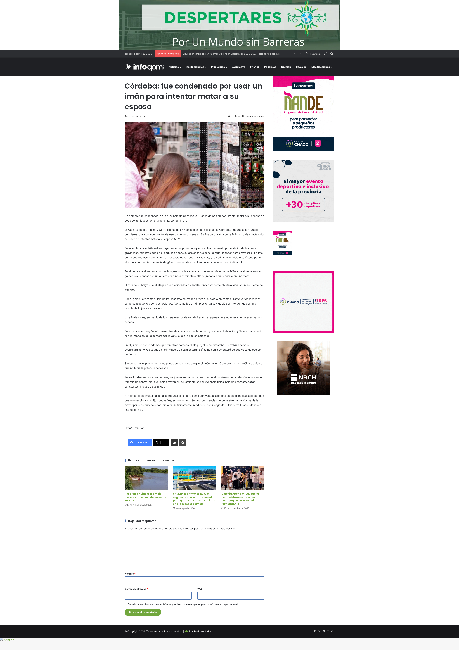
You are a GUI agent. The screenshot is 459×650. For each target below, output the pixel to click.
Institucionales (195, 66)
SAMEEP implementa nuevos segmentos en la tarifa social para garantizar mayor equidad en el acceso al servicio (194, 499)
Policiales (270, 66)
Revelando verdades (200, 631)
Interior (254, 66)
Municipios (218, 66)
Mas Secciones (320, 66)
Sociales (301, 66)
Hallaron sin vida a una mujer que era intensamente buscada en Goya (145, 497)
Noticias (174, 66)
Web (199, 588)
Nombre (130, 573)
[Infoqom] (145, 67)
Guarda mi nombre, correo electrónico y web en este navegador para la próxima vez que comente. (184, 604)
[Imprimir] (182, 442)
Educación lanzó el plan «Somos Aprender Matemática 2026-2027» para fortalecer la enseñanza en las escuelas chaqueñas (252, 53)
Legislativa (238, 66)
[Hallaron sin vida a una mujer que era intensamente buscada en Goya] (146, 478)
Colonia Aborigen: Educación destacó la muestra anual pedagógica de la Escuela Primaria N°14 (240, 499)
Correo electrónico (136, 588)
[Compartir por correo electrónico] (174, 442)
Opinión (286, 66)
